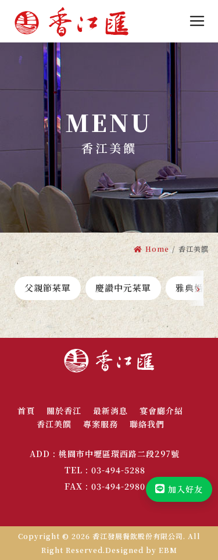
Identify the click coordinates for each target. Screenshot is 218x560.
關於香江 (64, 410)
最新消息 (110, 410)
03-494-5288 (118, 470)
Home (157, 249)
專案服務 (100, 424)
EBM (168, 550)
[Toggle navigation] (197, 21)
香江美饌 (54, 424)
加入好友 (185, 489)
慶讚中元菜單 (123, 287)
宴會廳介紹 (161, 410)
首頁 (26, 410)
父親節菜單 (47, 287)
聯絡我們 (147, 424)
